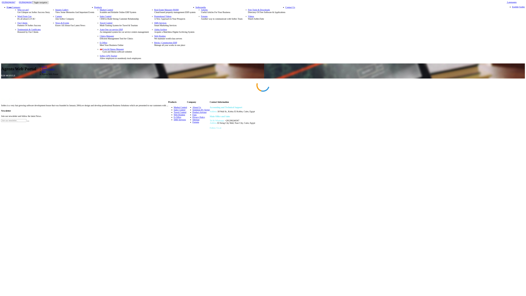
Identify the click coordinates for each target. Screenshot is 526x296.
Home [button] (9, 7)
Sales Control (105, 16)
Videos (251, 16)
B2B (44, 72)
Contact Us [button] (290, 7)
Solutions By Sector (201, 110)
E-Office (103, 43)
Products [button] (98, 7)
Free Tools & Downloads (259, 10)
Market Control (106, 10)
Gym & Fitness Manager (113, 49)
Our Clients (22, 23)
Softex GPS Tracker (108, 56)
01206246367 (8, 2)
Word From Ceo (24, 16)
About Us (196, 107)
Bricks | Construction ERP (165, 43)
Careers (58, 16)
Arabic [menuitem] (522, 7)
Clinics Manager (107, 36)
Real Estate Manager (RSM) (166, 10)
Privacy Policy (198, 117)
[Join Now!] (28, 121)
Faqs (194, 115)
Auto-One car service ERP (111, 29)
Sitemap (195, 120)
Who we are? (23, 10)
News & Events (62, 23)
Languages (512, 2)
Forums (204, 16)
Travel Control (106, 23)
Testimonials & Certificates (29, 29)
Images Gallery (61, 10)
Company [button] (16, 7)
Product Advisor (199, 112)
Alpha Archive (160, 29)
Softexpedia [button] (200, 7)
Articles (204, 10)
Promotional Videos (162, 16)
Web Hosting (160, 36)
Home (44, 67)
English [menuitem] (515, 7)
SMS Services (160, 23)
